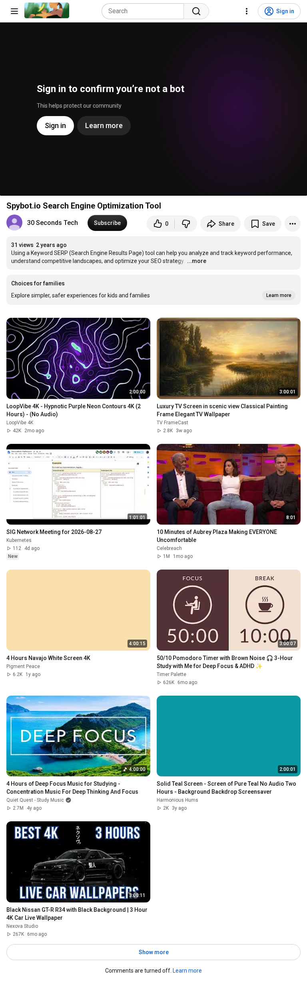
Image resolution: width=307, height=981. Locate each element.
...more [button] (196, 261)
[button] (153, 290)
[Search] (196, 11)
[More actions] (293, 224)
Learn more (187, 970)
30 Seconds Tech (52, 223)
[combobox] (145, 11)
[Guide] (14, 11)
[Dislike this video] (186, 224)
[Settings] (246, 11)
